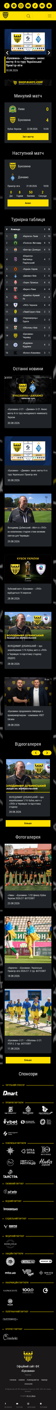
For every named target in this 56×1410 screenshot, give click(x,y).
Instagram (31, 1407)
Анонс (28, 203)
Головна (13, 1380)
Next (49, 53)
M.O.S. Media (31, 1396)
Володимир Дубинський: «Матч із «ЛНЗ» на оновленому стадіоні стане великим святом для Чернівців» (27, 531)
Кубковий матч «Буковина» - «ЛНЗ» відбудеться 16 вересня (28, 60)
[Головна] (7, 4)
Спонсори (28, 1384)
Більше (28, 823)
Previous (7, 53)
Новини (22, 1380)
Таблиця (44, 1380)
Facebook (8, 1407)
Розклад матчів (33, 1380)
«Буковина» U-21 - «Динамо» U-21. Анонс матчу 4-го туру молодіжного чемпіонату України (27, 413)
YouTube (19, 1407)
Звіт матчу (28, 136)
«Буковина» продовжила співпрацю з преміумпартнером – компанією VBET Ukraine (26, 715)
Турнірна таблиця (28, 219)
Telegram (43, 1407)
